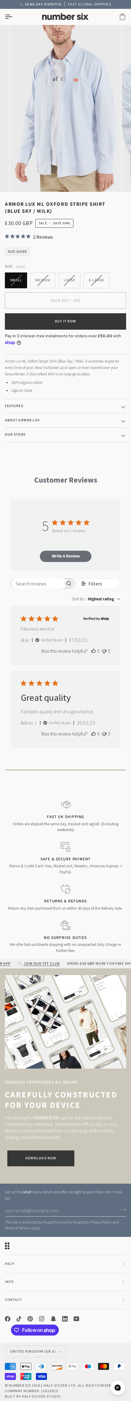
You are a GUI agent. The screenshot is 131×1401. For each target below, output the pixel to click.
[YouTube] (76, 1319)
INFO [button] (9, 1281)
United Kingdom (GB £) (33, 1351)
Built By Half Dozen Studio (33, 1396)
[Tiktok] (18, 1319)
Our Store (15, 434)
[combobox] (96, 599)
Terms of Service (17, 1228)
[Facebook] (7, 1319)
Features (14, 406)
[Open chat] (117, 1387)
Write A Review (66, 556)
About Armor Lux (22, 420)
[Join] (121, 1209)
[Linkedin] (65, 1319)
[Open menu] (14, 17)
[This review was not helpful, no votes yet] (104, 651)
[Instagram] (41, 1319)
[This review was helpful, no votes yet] (93, 651)
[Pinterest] (30, 1319)
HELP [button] (9, 1263)
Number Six (20, 1385)
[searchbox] (37, 583)
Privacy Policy (101, 1222)
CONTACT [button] (13, 1299)
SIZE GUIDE (17, 251)
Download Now (40, 1158)
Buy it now (65, 321)
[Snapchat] (53, 1319)
